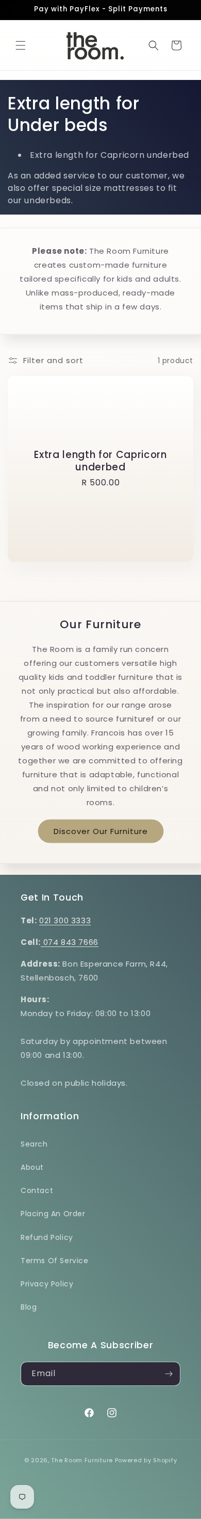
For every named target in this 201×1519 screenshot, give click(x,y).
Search (34, 1144)
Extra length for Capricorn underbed (100, 461)
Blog (29, 1307)
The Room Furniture (82, 1460)
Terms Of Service (55, 1260)
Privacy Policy (47, 1284)
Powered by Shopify (146, 1460)
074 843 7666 (69, 942)
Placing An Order (53, 1213)
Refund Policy (47, 1237)
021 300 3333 (65, 920)
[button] (20, 45)
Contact (37, 1190)
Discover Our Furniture (101, 831)
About (32, 1167)
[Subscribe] (168, 1374)
